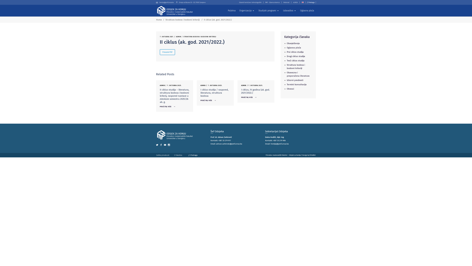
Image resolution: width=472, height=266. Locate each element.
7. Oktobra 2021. (167, 37)
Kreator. (313, 155)
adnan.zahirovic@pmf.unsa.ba (229, 144)
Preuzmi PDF (167, 52)
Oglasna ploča (294, 47)
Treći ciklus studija (295, 60)
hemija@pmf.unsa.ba (280, 144)
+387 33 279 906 (279, 140)
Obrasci (290, 89)
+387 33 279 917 (224, 140)
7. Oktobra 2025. (174, 85)
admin (178, 37)
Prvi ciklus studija (295, 52)
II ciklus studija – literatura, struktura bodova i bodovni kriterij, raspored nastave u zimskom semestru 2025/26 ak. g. (174, 95)
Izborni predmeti (295, 80)
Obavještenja (293, 43)
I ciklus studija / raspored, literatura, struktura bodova (214, 92)
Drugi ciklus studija (296, 56)
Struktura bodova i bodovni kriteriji (182, 19)
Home (159, 19)
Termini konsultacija (297, 84)
